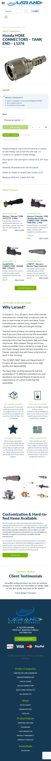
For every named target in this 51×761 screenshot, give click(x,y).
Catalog (25, 713)
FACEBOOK (25, 750)
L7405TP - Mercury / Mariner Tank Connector (37, 265)
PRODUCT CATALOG (25, 740)
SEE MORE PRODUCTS (25, 288)
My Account (25, 705)
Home (4, 27)
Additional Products (25, 690)
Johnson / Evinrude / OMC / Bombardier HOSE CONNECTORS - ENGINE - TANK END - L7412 (38, 219)
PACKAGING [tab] (25, 135)
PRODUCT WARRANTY (25, 735)
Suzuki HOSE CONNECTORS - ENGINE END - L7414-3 (12, 266)
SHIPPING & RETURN (25, 723)
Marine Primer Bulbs (25, 677)
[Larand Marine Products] (25, 4)
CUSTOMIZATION (25, 731)
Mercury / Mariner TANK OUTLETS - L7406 (12, 217)
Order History (25, 709)
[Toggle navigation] (5, 17)
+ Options (30, 235)
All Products (25, 694)
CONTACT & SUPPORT (25, 639)
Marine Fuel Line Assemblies (25, 673)
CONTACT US (15, 555)
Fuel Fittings (25, 681)
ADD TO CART (19, 230)
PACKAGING (25, 727)
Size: (4, 114)
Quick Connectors (17, 27)
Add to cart (15, 127)
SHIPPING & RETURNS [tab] (11, 139)
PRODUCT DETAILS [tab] (10, 135)
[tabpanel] (25, 163)
